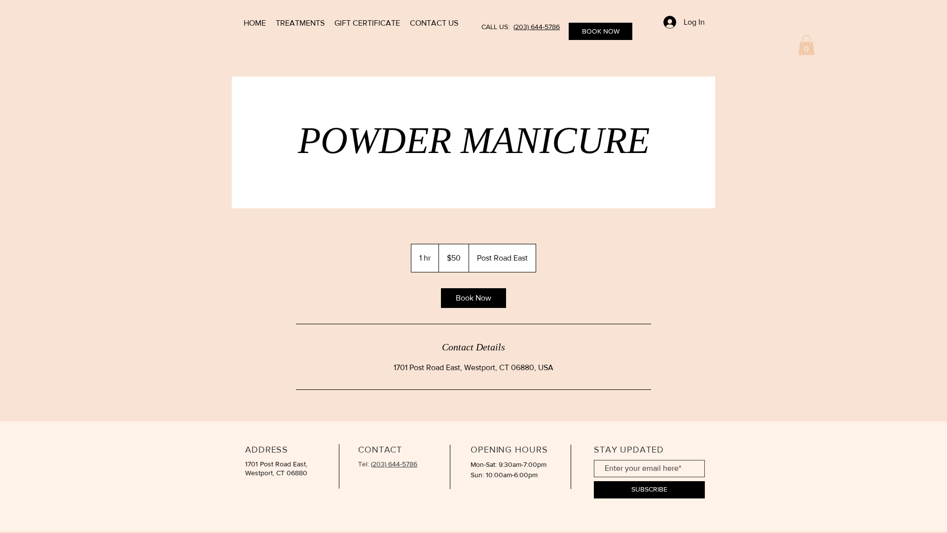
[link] (473, 298)
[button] (806, 45)
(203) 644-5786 (536, 27)
